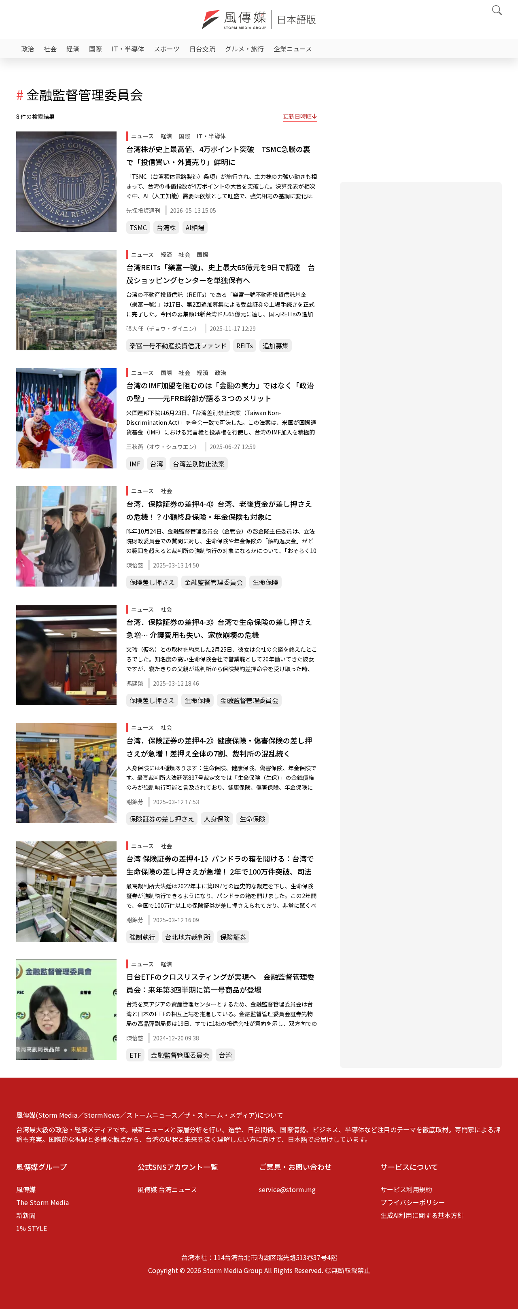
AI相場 (195, 227)
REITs (244, 345)
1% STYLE (31, 1228)
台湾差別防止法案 (199, 463)
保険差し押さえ (152, 582)
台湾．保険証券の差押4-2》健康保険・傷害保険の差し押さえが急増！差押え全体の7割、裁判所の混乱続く (219, 746)
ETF (135, 1055)
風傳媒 (26, 1189)
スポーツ (167, 48)
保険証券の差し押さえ (162, 819)
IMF (135, 463)
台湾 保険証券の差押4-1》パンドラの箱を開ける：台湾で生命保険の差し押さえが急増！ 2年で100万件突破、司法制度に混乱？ (220, 865)
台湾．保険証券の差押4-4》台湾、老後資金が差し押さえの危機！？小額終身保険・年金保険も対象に (219, 510)
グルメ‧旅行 (244, 48)
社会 (50, 48)
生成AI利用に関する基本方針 (422, 1215)
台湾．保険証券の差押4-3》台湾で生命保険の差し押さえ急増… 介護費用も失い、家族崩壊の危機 (219, 628)
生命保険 (265, 582)
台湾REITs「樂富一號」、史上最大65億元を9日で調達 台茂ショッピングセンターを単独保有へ (220, 273)
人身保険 (217, 819)
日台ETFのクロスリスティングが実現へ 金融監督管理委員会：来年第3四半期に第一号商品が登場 (220, 983)
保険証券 (233, 937)
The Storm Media (42, 1202)
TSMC (138, 227)
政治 (27, 48)
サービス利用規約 (406, 1189)
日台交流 (202, 48)
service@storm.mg (287, 1189)
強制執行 (142, 937)
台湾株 (166, 227)
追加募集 (276, 345)
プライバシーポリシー (412, 1202)
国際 (95, 48)
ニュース (142, 136)
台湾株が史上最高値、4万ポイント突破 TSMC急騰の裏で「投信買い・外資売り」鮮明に (218, 155)
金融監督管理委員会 (214, 582)
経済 (72, 48)
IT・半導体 (128, 48)
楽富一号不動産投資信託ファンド (178, 345)
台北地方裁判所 (187, 937)
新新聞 (26, 1215)
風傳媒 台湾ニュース (167, 1189)
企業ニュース (293, 48)
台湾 (156, 463)
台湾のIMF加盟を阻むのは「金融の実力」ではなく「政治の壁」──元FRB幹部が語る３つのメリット (220, 391)
